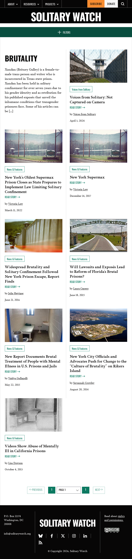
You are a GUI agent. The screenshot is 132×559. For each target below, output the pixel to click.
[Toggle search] (122, 4)
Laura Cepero (81, 288)
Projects (50, 4)
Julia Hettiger (16, 293)
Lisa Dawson (15, 463)
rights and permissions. (114, 518)
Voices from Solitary (84, 114)
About (11, 4)
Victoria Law (15, 203)
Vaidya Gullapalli (18, 378)
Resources (30, 4)
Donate (111, 4)
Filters (66, 32)
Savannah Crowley (83, 383)
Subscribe (96, 4)
